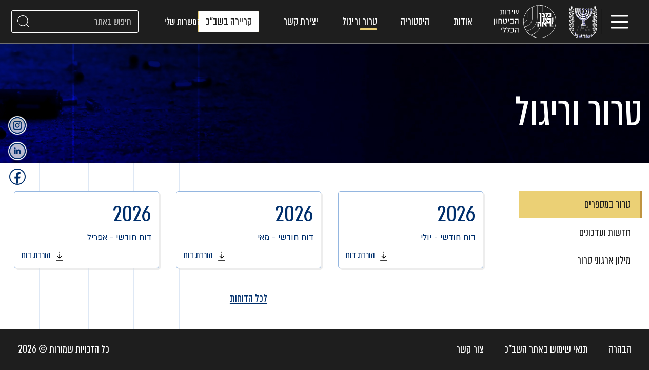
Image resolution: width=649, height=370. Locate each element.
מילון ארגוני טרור (604, 260)
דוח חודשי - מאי (248, 229)
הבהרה (619, 349)
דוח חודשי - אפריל (86, 229)
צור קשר (470, 349)
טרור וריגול (359, 21)
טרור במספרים (607, 204)
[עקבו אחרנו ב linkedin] (17, 151)
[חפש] (24, 21)
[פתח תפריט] (619, 21)
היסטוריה (415, 21)
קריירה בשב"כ (229, 21)
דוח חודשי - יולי (411, 229)
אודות (463, 21)
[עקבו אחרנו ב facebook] (17, 177)
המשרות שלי (182, 21)
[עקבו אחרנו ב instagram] (17, 125)
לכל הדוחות (248, 298)
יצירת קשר (300, 21)
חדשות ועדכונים (605, 232)
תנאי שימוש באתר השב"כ (546, 349)
